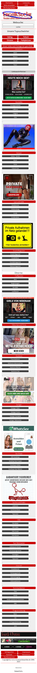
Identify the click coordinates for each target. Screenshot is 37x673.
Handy (15, 595)
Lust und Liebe (19, 202)
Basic (15, 614)
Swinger (19, 405)
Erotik (15, 213)
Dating (9, 37)
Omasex (10, 40)
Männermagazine (15, 266)
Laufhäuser (15, 291)
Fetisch (26, 37)
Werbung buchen (9, 8)
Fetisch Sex (15, 168)
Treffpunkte (19, 276)
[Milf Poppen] (18, 487)
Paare (15, 65)
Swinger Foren (15, 412)
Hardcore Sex (15, 371)
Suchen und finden (19, 502)
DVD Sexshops (15, 457)
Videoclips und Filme (19, 325)
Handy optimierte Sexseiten (15, 599)
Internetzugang (15, 577)
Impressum (26, 652)
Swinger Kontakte (15, 416)
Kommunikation (19, 588)
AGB (26, 5)
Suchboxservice (9, 657)
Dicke (15, 164)
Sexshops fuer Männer (15, 469)
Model (15, 61)
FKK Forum (15, 531)
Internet (19, 565)
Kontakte (19, 102)
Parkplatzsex (26, 40)
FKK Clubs (15, 527)
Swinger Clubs (15, 408)
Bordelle (15, 287)
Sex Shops (18, 453)
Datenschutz (18, 667)
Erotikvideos (15, 217)
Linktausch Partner (15, 546)
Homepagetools (15, 573)
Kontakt (9, 655)
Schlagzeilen (9, 652)
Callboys (15, 109)
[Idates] (18, 439)
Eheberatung (15, 209)
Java (15, 626)
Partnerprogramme (15, 550)
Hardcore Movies (15, 367)
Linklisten (15, 506)
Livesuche (26, 3)
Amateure (18, 49)
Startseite (9, 3)
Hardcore (19, 356)
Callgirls (15, 113)
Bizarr (15, 160)
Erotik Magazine (19, 250)
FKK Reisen (15, 535)
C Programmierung (15, 622)
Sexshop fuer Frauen (15, 461)
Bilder (15, 53)
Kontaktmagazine (15, 262)
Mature (15, 57)
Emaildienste (15, 569)
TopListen (15, 514)
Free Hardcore (15, 359)
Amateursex (15, 205)
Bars (15, 279)
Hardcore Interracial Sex (15, 363)
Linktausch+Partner (19, 72)
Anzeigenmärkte (15, 105)
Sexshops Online (15, 465)
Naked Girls (18, 671)
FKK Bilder (15, 523)
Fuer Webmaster (19, 543)
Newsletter (26, 655)
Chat (15, 117)
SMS (15, 603)
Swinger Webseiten (15, 420)
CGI (15, 618)
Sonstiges (15, 554)
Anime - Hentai (15, 156)
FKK (18, 520)
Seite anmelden (9, 5)
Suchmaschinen (15, 510)
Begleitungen (15, 283)
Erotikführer (15, 258)
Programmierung (19, 610)
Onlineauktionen (15, 581)
